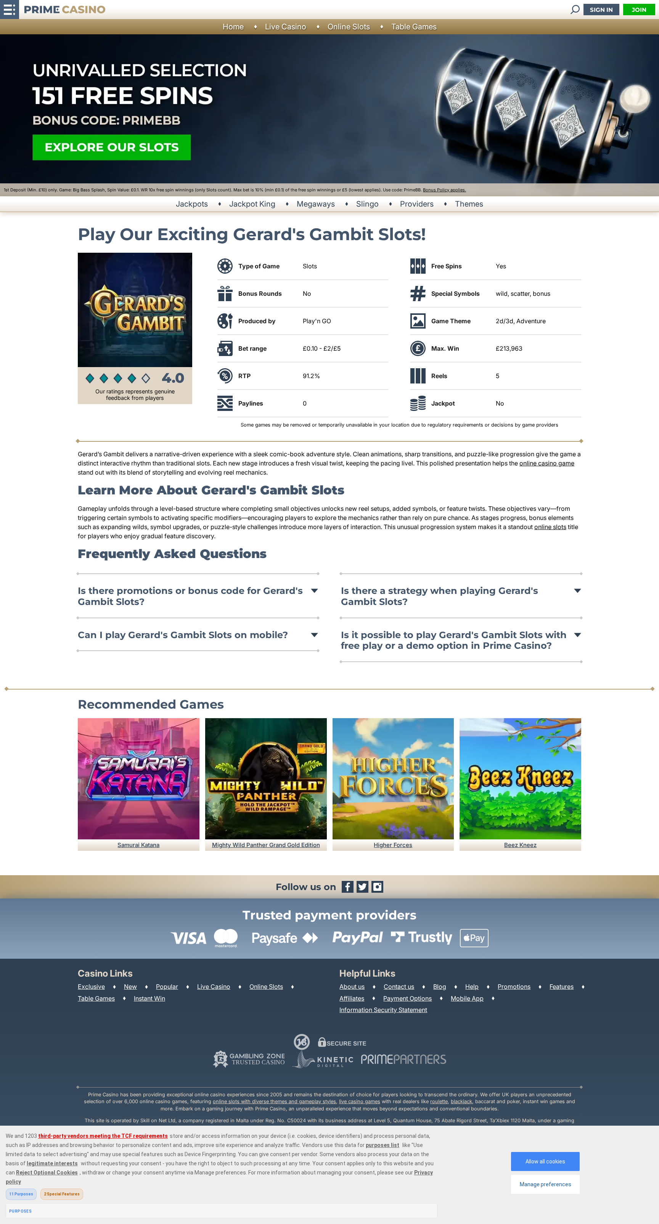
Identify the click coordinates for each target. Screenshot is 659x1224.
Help (472, 986)
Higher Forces (393, 845)
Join (639, 9)
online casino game (546, 463)
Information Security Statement (383, 1010)
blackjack (461, 1101)
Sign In (601, 9)
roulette (439, 1101)
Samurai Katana (138, 845)
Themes (469, 204)
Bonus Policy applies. (444, 190)
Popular (167, 986)
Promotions (514, 986)
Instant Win (149, 998)
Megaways (316, 204)
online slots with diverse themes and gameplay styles (274, 1101)
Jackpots (192, 204)
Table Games (414, 26)
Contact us (399, 986)
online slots (550, 527)
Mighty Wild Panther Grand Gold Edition (266, 845)
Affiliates (351, 998)
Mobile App (467, 998)
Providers (417, 204)
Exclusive (91, 986)
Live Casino (285, 26)
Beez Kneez (520, 845)
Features (562, 986)
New (130, 986)
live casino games (359, 1101)
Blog (439, 986)
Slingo (367, 204)
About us (352, 986)
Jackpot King (252, 204)
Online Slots (349, 26)
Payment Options (407, 998)
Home (233, 26)
